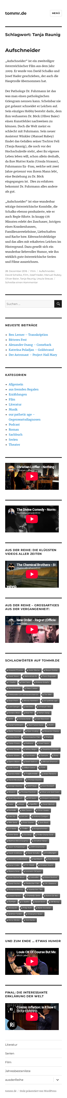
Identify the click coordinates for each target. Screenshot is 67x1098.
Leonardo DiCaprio (33, 871)
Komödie (12, 810)
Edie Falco (25, 682)
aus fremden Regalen (24, 389)
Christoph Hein (45, 707)
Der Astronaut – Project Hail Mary (33, 355)
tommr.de (16, 13)
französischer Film (32, 737)
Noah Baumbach (16, 798)
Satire (11, 804)
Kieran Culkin (14, 865)
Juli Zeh (24, 816)
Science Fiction (15, 914)
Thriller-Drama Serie (45, 835)
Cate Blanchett (42, 719)
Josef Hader (36, 274)
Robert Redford (50, 877)
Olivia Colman (32, 688)
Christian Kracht (46, 865)
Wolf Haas (32, 786)
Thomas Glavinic (35, 780)
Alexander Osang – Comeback (30, 345)
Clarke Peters (14, 743)
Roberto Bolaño (42, 682)
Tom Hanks (30, 920)
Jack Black (44, 823)
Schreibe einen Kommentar (21, 282)
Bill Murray (55, 902)
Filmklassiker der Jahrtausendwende (23, 695)
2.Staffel (12, 682)
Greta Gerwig (14, 749)
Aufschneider (22, 50)
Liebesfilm (34, 877)
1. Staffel (25, 902)
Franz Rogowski (49, 676)
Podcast (14, 424)
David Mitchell (48, 804)
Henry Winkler (14, 920)
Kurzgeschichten (41, 829)
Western (12, 792)
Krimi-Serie (13, 835)
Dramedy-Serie (33, 896)
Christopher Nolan (35, 914)
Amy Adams (53, 859)
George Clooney (15, 786)
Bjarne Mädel (14, 762)
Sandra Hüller (14, 774)
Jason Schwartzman (17, 847)
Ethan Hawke (43, 810)
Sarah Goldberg (15, 853)
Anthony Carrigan (41, 816)
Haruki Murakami (15, 780)
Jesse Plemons (49, 774)
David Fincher (14, 883)
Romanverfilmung (16, 890)
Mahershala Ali (31, 676)
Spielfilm (33, 804)
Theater (14, 444)
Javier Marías (34, 670)
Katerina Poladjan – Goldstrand (31, 350)
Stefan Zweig (44, 713)
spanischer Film (36, 889)
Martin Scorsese (44, 908)
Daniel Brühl (40, 902)
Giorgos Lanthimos (50, 798)
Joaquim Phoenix (16, 670)
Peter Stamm (28, 823)
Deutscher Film (32, 883)
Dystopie (44, 755)
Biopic (21, 804)
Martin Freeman (15, 731)
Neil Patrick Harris (36, 725)
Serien (13, 439)
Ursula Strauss (45, 278)
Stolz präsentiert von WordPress (38, 1091)
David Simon (14, 676)
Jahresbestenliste (18, 1071)
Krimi (51, 725)
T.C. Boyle (29, 865)
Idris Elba (29, 707)
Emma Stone (14, 737)
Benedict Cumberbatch (18, 859)
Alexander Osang (51, 731)
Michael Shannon (50, 762)
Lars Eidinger (14, 707)
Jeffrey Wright (31, 749)
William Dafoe (29, 768)
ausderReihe (14, 1080)
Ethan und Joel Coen (50, 792)
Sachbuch (16, 434)
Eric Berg (27, 835)
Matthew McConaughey (18, 841)
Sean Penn (13, 701)
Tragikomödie (32, 774)
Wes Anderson (15, 688)
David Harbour (31, 762)
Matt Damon (27, 810)
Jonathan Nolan (40, 841)
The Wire (48, 695)
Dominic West (14, 713)
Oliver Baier (12, 278)
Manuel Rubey (52, 274)
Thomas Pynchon (28, 792)
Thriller (25, 828)
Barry (56, 755)
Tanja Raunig (28, 278)
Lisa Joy (12, 816)
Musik (13, 409)
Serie (11, 719)
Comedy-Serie (25, 719)
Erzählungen (18, 394)
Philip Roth (27, 908)
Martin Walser (14, 755)
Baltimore (29, 743)
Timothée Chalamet (51, 749)
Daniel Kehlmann (16, 725)
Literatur (15, 404)
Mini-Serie (13, 822)
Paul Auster (30, 755)
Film (33, 271)
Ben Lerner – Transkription (28, 334)
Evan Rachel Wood (16, 877)
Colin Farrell (13, 768)
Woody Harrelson (31, 701)
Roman (14, 429)
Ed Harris (12, 829)
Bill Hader (32, 798)
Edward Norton (15, 896)
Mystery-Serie (14, 871)
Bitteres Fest (18, 340)
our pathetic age (51, 701)
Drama (49, 737)
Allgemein (16, 384)
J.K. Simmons (50, 883)
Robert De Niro (52, 896)
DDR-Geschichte (38, 847)
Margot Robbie (52, 670)
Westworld (13, 908)
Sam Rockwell (48, 786)
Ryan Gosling (32, 731)
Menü (56, 13)
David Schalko (13, 274)
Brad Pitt (29, 713)
